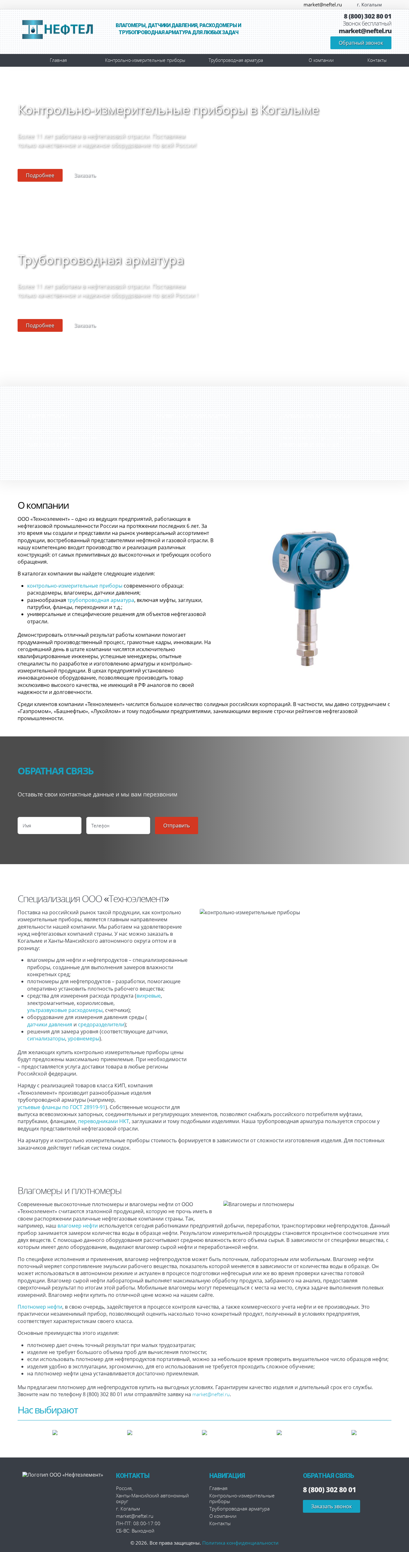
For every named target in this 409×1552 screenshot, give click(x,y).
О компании (321, 60)
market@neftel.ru (323, 4)
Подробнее (40, 175)
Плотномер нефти (40, 1306)
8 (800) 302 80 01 (367, 16)
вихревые (148, 995)
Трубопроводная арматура (236, 60)
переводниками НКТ (103, 1121)
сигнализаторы (46, 1038)
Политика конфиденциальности (240, 1543)
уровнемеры (83, 1038)
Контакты (377, 60)
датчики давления (49, 1024)
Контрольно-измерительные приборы (145, 60)
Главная (58, 60)
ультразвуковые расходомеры (65, 1010)
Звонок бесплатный (367, 23)
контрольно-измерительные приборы (74, 585)
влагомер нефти (78, 1225)
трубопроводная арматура (100, 600)
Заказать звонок (331, 1506)
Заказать (85, 175)
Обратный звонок (361, 42)
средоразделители (101, 1024)
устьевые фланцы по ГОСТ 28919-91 (61, 1107)
